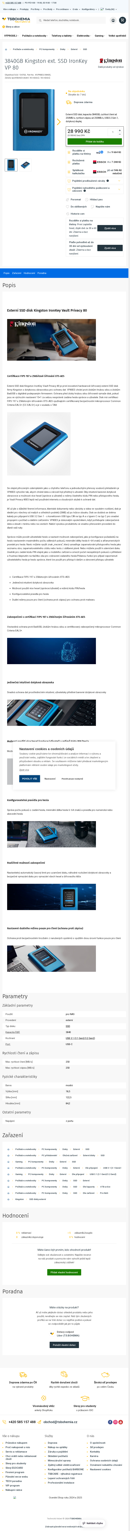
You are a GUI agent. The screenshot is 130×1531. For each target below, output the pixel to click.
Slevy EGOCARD (14, 1467)
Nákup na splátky (57, 1447)
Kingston (19, 1199)
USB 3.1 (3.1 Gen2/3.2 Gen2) (116, 1168)
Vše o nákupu (9, 9)
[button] (109, 9)
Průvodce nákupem (16, 1442)
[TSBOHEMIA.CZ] (16, 20)
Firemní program (15, 1472)
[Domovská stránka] (6, 50)
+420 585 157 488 (13, 3)
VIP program (13, 1485)
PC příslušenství (49, 1155)
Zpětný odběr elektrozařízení (64, 1465)
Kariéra (94, 1456)
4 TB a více (105, 1187)
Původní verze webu (17, 1476)
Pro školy (47, 9)
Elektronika (83, 35)
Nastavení (50, 778)
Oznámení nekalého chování (106, 1465)
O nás (75, 9)
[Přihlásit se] (113, 20)
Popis (7, 273)
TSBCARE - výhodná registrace (65, 1473)
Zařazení (16, 273)
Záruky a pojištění (58, 1451)
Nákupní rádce (14, 1490)
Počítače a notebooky (34, 35)
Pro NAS (104, 1193)
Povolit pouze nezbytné (72, 779)
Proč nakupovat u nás (18, 1447)
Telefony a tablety (62, 35)
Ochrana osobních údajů (104, 1460)
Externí (74, 49)
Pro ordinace (62, 9)
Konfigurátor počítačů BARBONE (66, 1469)
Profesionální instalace (61, 1482)
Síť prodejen (97, 1447)
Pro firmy (35, 9)
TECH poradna (14, 1481)
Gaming (99, 35)
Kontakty (95, 1451)
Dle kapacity (88, 1187)
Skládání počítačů (58, 1456)
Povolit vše (29, 778)
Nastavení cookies (100, 1469)
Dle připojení (91, 1168)
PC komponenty (46, 49)
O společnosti (97, 1442)
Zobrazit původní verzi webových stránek (64, 1526)
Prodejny (24, 9)
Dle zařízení (88, 1193)
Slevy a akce (13, 26)
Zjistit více (24, 770)
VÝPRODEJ (10, 35)
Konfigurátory (88, 9)
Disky (62, 49)
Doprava (52, 1442)
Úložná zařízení (70, 1155)
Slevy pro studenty (16, 1463)
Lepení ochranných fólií (61, 1478)
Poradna (42, 273)
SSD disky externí (37, 1199)
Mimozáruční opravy (59, 1460)
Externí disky (89, 1155)
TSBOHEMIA (75, 1518)
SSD (85, 49)
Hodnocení (29, 273)
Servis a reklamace (16, 1451)
